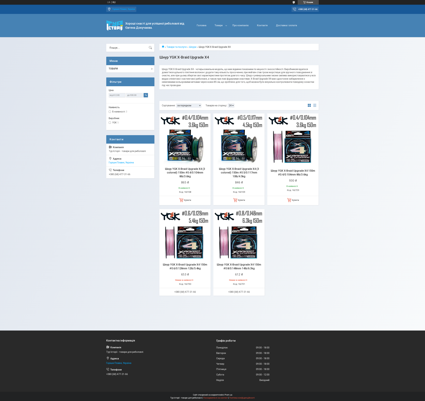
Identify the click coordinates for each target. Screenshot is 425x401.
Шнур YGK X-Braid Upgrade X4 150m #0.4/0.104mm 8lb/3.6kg (293, 172)
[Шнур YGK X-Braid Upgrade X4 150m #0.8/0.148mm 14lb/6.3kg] (239, 234)
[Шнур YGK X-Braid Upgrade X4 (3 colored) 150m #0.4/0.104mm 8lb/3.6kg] (185, 139)
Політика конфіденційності (242, 398)
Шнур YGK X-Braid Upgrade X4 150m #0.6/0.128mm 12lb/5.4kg (185, 266)
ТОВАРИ (113, 68)
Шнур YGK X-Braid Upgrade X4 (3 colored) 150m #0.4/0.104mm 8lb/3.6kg (185, 172)
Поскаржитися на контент (215, 398)
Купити (187, 200)
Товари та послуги (177, 47)
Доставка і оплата (286, 25)
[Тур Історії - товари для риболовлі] (114, 25)
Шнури (192, 47)
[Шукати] (150, 48)
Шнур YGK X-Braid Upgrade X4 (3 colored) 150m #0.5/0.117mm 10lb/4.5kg (239, 172)
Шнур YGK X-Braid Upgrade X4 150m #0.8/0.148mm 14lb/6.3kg (239, 266)
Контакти (262, 25)
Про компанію (240, 25)
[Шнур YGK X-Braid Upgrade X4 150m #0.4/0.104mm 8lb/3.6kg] (293, 139)
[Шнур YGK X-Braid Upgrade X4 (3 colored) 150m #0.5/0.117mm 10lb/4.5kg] (239, 139)
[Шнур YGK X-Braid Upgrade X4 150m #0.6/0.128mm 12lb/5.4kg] (185, 234)
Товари (219, 25)
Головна (201, 25)
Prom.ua (228, 395)
